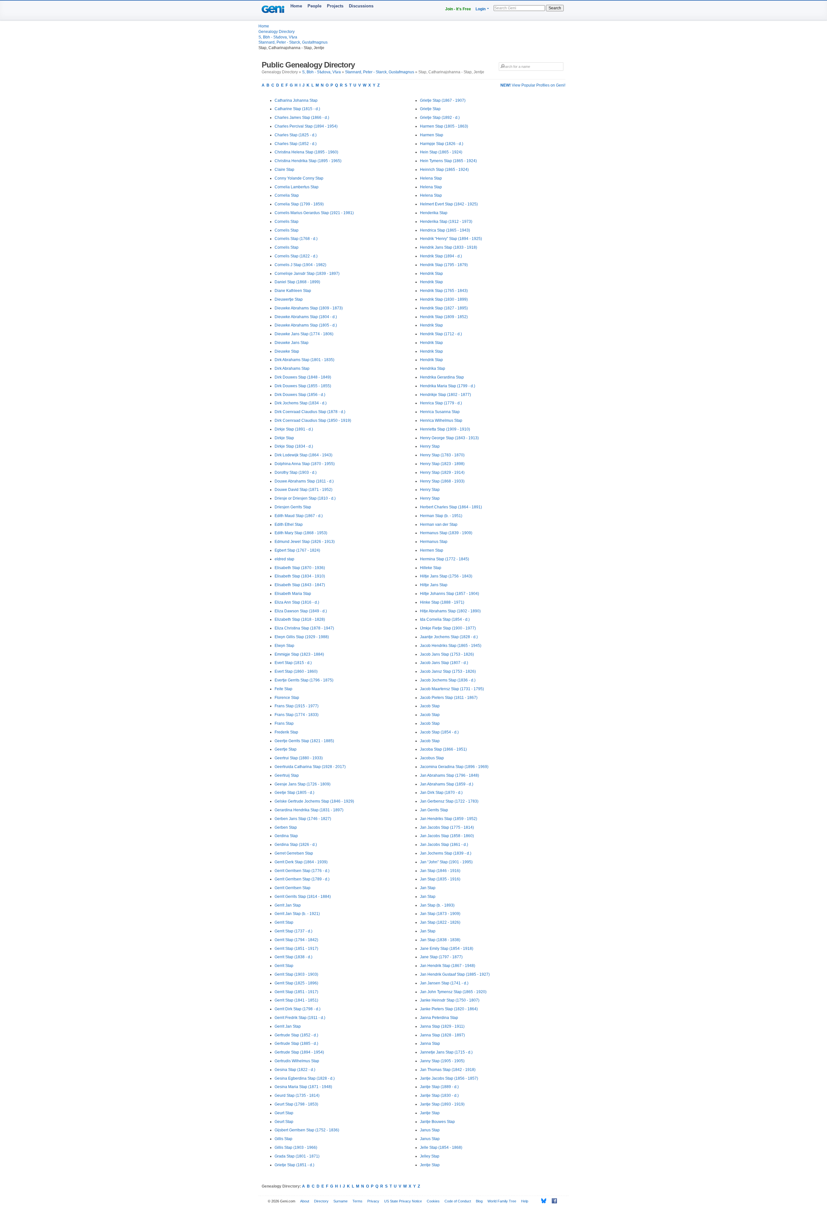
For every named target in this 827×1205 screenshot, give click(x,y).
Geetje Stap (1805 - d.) (294, 792)
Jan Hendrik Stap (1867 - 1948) (447, 965)
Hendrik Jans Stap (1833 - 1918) (448, 247)
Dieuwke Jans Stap (292, 342)
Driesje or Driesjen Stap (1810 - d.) (305, 498)
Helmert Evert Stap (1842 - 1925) (449, 204)
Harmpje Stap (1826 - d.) (441, 143)
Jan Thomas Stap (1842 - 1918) (448, 1069)
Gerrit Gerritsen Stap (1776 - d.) (302, 870)
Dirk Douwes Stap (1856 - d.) (300, 394)
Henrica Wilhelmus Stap (441, 420)
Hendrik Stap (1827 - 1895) (444, 308)
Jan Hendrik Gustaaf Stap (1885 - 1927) (455, 974)
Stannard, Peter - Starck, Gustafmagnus (293, 42)
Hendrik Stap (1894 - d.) (441, 256)
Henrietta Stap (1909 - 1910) (445, 429)
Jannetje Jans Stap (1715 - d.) (446, 1052)
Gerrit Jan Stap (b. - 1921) (297, 913)
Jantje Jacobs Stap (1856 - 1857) (449, 1078)
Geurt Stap (284, 1113)
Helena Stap (431, 178)
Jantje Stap (430, 1113)
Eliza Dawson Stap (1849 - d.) (301, 611)
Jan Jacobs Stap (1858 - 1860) (447, 836)
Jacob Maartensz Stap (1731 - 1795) (452, 689)
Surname (340, 1201)
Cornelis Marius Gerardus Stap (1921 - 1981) (314, 213)
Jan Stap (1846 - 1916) (440, 870)
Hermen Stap (431, 550)
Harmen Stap (431, 135)
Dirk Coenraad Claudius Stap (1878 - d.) (310, 412)
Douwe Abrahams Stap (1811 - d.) (304, 481)
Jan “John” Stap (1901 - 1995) (446, 862)
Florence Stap (287, 697)
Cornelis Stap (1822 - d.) (296, 256)
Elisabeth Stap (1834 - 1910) (300, 576)
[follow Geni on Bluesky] (542, 1201)
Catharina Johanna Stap (296, 100)
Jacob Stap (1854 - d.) (439, 732)
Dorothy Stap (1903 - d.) (296, 472)
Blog (479, 1201)
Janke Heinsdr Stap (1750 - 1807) (449, 1000)
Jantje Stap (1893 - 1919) (442, 1104)
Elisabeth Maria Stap (293, 593)
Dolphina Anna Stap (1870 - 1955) (305, 464)
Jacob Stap (430, 706)
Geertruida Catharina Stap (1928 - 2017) (310, 766)
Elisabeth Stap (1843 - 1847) (300, 585)
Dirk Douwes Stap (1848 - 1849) (303, 377)
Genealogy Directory (276, 31)
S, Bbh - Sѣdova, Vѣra (277, 37)
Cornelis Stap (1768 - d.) (296, 238)
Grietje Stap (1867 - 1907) (443, 100)
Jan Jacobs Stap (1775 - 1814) (447, 827)
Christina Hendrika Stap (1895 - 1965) (308, 161)
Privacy (373, 1201)
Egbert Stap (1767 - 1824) (297, 550)
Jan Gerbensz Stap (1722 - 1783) (449, 801)
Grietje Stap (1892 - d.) (440, 117)
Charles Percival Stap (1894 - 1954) (306, 126)
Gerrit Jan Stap (288, 905)
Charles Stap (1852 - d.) (296, 143)
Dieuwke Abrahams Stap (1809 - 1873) (309, 308)
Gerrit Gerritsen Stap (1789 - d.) (302, 879)
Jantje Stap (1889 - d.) (439, 1087)
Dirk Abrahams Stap (292, 368)
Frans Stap (284, 723)
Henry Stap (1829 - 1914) (442, 472)
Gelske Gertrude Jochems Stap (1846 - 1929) (314, 801)
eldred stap (284, 559)
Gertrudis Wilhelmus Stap (297, 1061)
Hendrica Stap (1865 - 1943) (445, 230)
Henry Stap (430, 446)
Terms (357, 1201)
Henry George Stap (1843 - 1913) (449, 438)
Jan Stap (427, 888)
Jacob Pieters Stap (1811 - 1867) (448, 697)
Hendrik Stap (431, 273)
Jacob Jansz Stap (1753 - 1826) (448, 671)
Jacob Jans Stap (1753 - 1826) (447, 654)
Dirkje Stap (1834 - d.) (294, 446)
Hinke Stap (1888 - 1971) (442, 602)
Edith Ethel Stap (289, 524)
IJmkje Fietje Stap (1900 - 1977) (448, 628)
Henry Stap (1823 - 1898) (442, 464)
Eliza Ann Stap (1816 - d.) (297, 602)
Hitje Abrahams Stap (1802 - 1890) (450, 611)
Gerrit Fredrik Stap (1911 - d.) (300, 1017)
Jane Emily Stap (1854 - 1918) (446, 948)
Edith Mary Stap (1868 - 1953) (301, 533)
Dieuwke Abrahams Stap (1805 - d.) (306, 325)
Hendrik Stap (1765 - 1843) (444, 290)
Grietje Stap (430, 109)
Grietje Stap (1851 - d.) (294, 1165)
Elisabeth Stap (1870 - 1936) (300, 568)
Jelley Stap (429, 1156)
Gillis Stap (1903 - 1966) (296, 1147)
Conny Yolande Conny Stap (299, 178)
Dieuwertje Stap (289, 299)
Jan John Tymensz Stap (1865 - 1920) (453, 992)
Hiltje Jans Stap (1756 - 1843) (446, 576)
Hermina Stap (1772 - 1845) (444, 559)
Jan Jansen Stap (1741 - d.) (444, 983)
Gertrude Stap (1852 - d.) (296, 1035)
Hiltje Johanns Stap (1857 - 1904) (449, 593)
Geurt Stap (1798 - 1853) (296, 1104)
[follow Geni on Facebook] (552, 1201)
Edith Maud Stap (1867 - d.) (299, 516)
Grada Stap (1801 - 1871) (297, 1156)
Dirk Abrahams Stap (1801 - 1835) (304, 360)
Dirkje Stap (284, 438)
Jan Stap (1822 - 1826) (440, 922)
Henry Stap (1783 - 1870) (442, 455)
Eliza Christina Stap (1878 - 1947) (304, 628)
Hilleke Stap (430, 568)
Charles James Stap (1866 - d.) (302, 117)
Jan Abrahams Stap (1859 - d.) (446, 784)
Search (555, 8)
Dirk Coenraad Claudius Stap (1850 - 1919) (313, 420)
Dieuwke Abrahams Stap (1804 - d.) (306, 317)
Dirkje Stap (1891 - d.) (294, 429)
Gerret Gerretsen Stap (294, 853)
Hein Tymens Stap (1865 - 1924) (448, 161)
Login (481, 9)
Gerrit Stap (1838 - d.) (293, 957)
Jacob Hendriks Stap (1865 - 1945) (450, 645)
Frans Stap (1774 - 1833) (297, 714)
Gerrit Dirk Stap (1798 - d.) (297, 1009)
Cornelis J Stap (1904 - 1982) (300, 265)
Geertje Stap (286, 749)
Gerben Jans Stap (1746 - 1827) (303, 818)
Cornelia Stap (287, 195)
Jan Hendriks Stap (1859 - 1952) (448, 818)
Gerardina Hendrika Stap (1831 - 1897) (309, 810)
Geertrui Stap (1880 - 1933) (299, 758)
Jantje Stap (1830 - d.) (439, 1095)
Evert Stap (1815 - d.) (293, 662)
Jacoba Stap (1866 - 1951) (443, 749)
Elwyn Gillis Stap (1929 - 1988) (302, 637)
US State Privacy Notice (403, 1201)
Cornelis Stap (286, 221)
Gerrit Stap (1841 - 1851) (296, 1000)
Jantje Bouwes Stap (437, 1121)
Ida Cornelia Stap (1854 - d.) (445, 619)
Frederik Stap (286, 732)
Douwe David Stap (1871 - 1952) (303, 489)
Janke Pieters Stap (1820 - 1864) (449, 1009)
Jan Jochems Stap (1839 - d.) (445, 853)
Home (296, 6)
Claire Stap (284, 169)
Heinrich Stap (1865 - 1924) (444, 169)
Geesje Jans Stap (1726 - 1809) (302, 784)
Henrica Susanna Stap (440, 412)
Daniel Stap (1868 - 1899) (297, 282)
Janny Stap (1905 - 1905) (442, 1061)
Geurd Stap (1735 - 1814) (297, 1095)
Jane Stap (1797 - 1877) (441, 957)
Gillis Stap (283, 1139)
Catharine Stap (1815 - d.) (297, 109)
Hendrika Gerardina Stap (442, 377)
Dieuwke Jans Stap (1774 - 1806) (304, 334)
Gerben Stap (286, 827)
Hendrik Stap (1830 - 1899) (444, 299)
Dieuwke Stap (287, 351)
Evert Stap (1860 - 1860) (296, 671)
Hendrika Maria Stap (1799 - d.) (447, 386)
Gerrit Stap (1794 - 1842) (296, 940)
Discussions (361, 6)
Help (524, 1201)
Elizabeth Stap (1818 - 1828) (300, 619)
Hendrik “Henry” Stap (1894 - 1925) (451, 238)
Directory (321, 1201)
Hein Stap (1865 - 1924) (441, 152)
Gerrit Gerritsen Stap (292, 888)
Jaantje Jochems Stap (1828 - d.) (449, 637)
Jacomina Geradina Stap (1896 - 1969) (454, 766)
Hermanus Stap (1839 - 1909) (446, 533)
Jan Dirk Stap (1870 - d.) (441, 792)
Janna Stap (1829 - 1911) (442, 1026)
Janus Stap (430, 1130)
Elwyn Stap (284, 645)
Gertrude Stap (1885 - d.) (296, 1043)
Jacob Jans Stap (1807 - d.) (444, 662)
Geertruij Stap (287, 775)
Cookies (433, 1201)
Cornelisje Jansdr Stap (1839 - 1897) (307, 273)
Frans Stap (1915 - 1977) (297, 706)
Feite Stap (283, 689)
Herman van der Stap (438, 524)
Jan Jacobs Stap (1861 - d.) (444, 844)
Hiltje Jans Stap (433, 585)
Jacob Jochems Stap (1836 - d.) (448, 680)
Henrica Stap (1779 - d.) (441, 403)
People (314, 6)
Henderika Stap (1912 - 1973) (446, 221)
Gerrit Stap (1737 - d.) (293, 931)
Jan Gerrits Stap (434, 810)
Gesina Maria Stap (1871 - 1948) (303, 1087)
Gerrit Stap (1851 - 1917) (296, 948)
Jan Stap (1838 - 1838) (440, 940)
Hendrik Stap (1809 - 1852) (444, 317)
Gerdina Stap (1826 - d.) (296, 844)
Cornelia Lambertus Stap (297, 187)
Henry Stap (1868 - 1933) (442, 481)
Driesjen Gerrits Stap (293, 507)
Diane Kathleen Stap (293, 290)
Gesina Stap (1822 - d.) (295, 1069)
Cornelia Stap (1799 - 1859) (299, 204)
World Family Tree (501, 1201)
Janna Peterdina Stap (439, 1017)
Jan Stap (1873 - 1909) (440, 913)
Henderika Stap (433, 213)
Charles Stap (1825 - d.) (296, 135)
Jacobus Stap (432, 758)
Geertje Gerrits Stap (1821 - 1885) (304, 741)
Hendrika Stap (432, 368)
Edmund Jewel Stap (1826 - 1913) (305, 541)
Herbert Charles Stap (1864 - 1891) (451, 507)
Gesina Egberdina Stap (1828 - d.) (305, 1078)
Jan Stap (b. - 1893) (437, 905)
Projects (335, 6)
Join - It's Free (458, 9)
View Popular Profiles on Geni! (532, 85)
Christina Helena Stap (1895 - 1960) (306, 152)
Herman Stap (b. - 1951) (441, 516)
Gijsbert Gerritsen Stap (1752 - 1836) (307, 1130)
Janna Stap (430, 1043)
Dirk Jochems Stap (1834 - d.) (301, 403)
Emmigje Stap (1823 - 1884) (299, 654)
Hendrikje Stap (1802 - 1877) (445, 394)
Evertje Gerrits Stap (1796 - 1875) (304, 680)
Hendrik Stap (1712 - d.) (441, 334)
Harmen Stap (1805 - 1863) (444, 126)
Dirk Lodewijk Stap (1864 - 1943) (303, 455)
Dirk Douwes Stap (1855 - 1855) (303, 386)
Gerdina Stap (286, 836)
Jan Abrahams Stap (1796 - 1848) (449, 775)
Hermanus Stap (433, 541)
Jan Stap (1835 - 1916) (440, 879)
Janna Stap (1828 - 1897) (442, 1035)
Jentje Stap (430, 1165)
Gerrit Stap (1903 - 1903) (296, 974)
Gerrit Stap (284, 922)
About (304, 1201)
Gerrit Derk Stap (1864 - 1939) (301, 862)
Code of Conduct (458, 1201)
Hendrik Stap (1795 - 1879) (444, 265)
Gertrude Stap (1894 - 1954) (299, 1052)
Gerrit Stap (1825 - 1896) (296, 983)
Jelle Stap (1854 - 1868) (441, 1147)
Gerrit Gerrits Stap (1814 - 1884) (303, 896)
